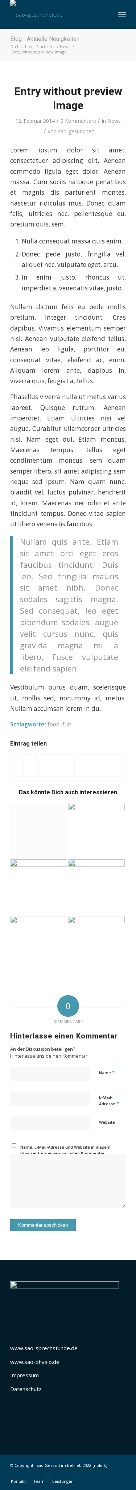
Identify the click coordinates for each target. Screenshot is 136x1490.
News (114, 120)
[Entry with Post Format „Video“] (38, 944)
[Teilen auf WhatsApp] (43, 765)
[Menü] (122, 14)
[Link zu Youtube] (120, 1473)
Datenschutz (26, 1388)
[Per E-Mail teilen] (119, 765)
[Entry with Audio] (96, 944)
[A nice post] (38, 887)
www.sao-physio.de (34, 1361)
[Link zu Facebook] (98, 1473)
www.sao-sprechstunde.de (44, 1348)
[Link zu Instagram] (109, 1473)
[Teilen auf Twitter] (30, 765)
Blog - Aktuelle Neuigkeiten (44, 38)
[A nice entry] (96, 831)
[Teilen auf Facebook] (17, 765)
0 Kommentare (78, 120)
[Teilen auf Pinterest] (55, 765)
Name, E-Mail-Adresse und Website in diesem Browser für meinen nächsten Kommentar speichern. (65, 1153)
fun (66, 724)
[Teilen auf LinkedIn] (68, 765)
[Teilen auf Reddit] (106, 765)
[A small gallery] (96, 887)
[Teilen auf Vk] (93, 765)
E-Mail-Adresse (109, 1100)
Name (107, 1072)
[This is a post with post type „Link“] (38, 831)
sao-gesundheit (76, 131)
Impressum (24, 1375)
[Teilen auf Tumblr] (81, 765)
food (53, 724)
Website (107, 1122)
